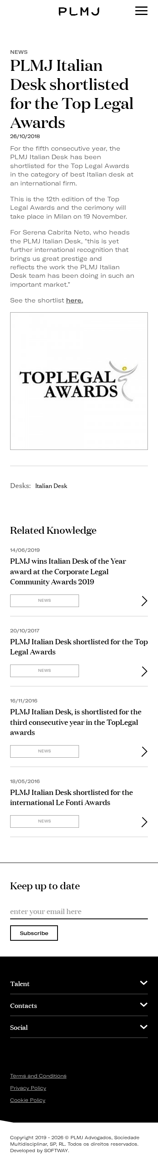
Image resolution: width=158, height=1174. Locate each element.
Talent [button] (20, 983)
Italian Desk (51, 485)
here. (74, 300)
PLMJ (79, 5)
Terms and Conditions (38, 1076)
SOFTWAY (56, 1150)
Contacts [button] (23, 1005)
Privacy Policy (28, 1088)
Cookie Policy (27, 1100)
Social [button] (19, 1026)
